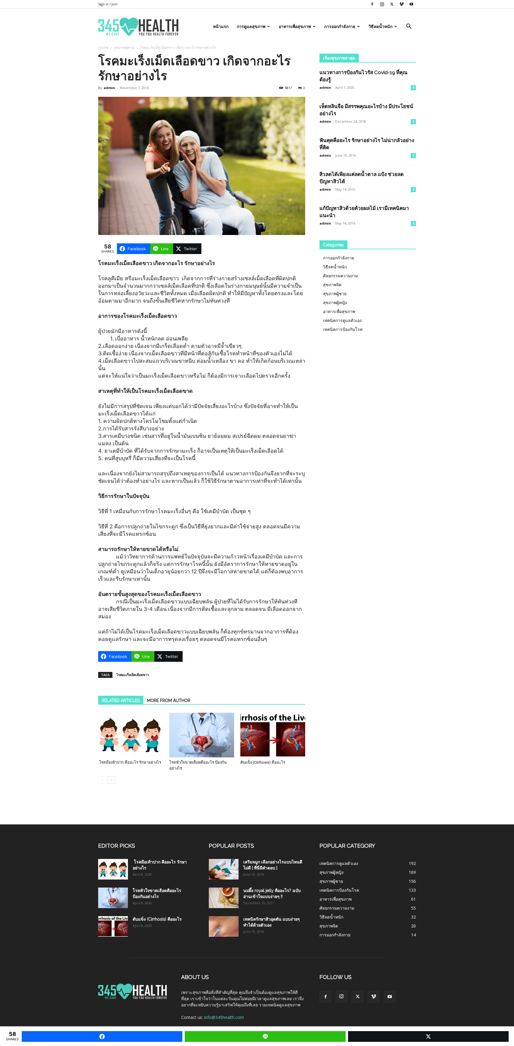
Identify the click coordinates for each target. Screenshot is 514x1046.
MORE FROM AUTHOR (168, 700)
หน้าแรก (220, 26)
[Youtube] (411, 4)
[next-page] (111, 780)
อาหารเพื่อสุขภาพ (295, 26)
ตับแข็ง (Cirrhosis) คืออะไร (262, 762)
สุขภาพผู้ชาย (124, 47)
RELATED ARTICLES (121, 700)
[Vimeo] (401, 4)
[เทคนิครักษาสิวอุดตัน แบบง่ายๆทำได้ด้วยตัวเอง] (224, 926)
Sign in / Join (107, 4)
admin (109, 87)
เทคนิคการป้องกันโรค (343, 329)
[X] (391, 4)
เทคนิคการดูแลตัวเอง (342, 320)
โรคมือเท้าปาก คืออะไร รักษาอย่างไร (129, 762)
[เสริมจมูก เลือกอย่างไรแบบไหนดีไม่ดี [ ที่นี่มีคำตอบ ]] (224, 869)
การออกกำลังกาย (339, 26)
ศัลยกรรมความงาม (340, 275)
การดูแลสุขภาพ (251, 26)
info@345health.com (224, 1017)
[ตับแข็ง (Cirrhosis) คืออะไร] (272, 735)
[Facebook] (372, 4)
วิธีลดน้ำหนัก (380, 26)
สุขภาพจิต (332, 284)
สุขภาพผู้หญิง (335, 302)
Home (103, 47)
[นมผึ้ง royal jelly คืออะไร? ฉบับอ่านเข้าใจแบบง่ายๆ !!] (224, 898)
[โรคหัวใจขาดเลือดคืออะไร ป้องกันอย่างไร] (201, 735)
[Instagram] (381, 4)
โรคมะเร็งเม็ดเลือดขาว (132, 675)
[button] (409, 27)
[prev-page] (102, 780)
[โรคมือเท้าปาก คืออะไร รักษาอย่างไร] (130, 735)
